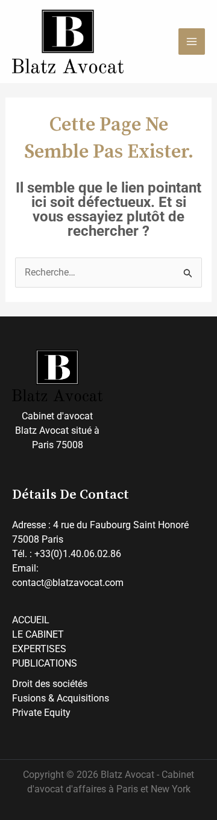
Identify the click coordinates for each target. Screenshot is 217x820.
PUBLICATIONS (44, 663)
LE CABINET (38, 634)
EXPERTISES (39, 649)
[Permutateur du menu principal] (191, 41)
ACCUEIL (30, 620)
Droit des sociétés (49, 683)
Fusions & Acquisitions (60, 698)
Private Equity (41, 712)
